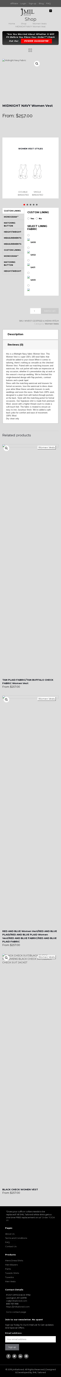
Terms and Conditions (16, 1238)
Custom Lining (38, 212)
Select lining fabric (37, 228)
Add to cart (50, 311)
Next (33, 141)
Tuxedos (9, 1277)
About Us (9, 1234)
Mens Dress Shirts (14, 1260)
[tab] (30, 334)
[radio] (23, 176)
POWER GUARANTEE (36, 41)
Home (12, 23)
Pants (8, 1269)
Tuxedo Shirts (12, 1273)
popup (6, 448)
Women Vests (39, 23)
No (40, 218)
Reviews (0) (15, 344)
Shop (23, 23)
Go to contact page (16, 1312)
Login (23, 3)
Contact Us (10, 1246)
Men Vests (10, 1281)
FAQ (48, 3)
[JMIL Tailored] (27, 11)
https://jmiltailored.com (18, 1306)
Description (15, 334)
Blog (41, 3)
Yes (32, 218)
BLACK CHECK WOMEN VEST (20, 1189)
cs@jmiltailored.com (16, 1301)
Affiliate (14, 3)
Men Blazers (11, 1264)
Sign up (32, 3)
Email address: (13, 1333)
